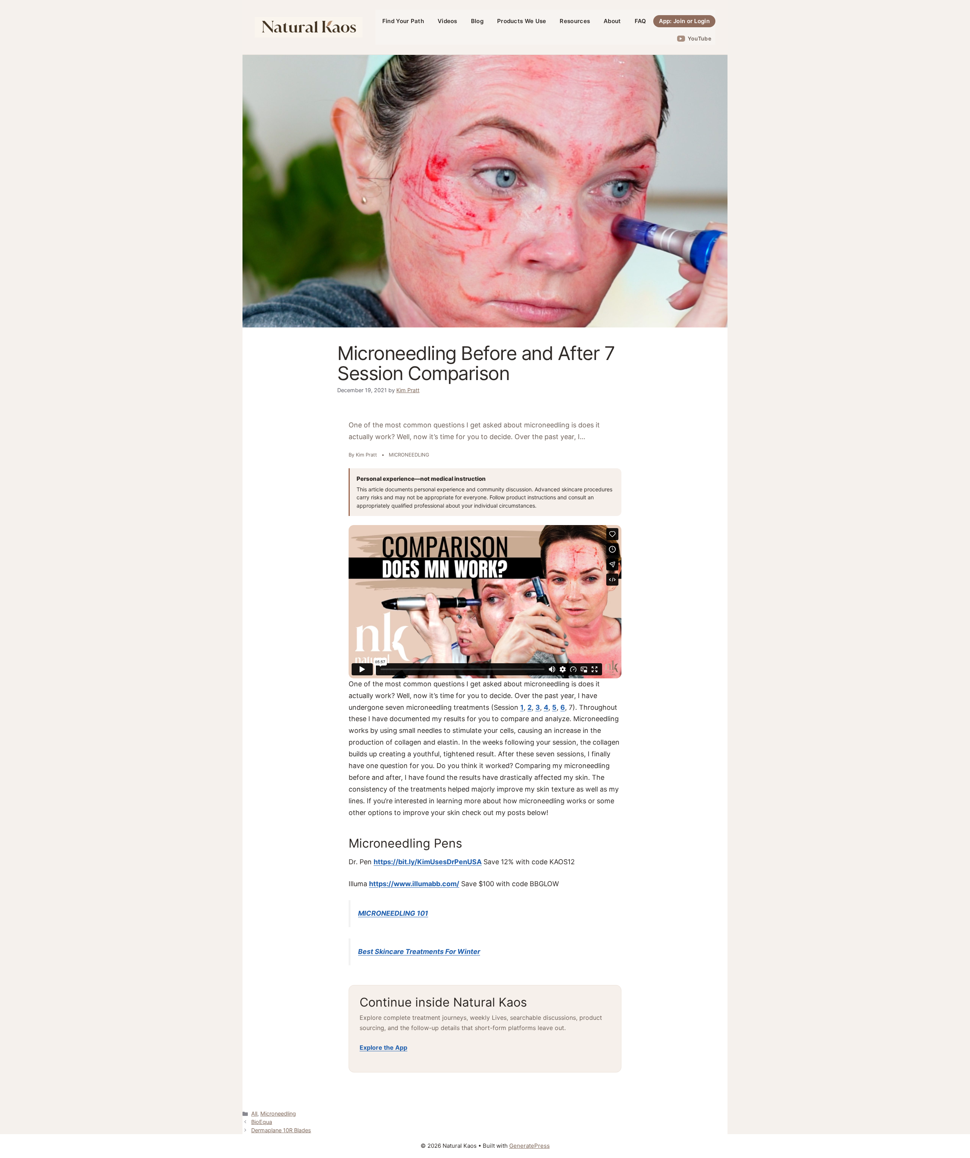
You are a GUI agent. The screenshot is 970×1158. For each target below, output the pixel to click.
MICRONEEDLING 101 (393, 913)
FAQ (640, 21)
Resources (575, 21)
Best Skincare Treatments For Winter (419, 951)
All (254, 1113)
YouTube (699, 38)
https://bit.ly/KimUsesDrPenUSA (428, 862)
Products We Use (521, 21)
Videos (447, 21)
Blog (477, 21)
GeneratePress (529, 1145)
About (612, 21)
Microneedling (278, 1113)
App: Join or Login (684, 21)
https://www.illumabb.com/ (414, 884)
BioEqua (261, 1122)
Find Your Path (403, 21)
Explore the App (383, 1047)
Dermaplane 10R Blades (281, 1130)
